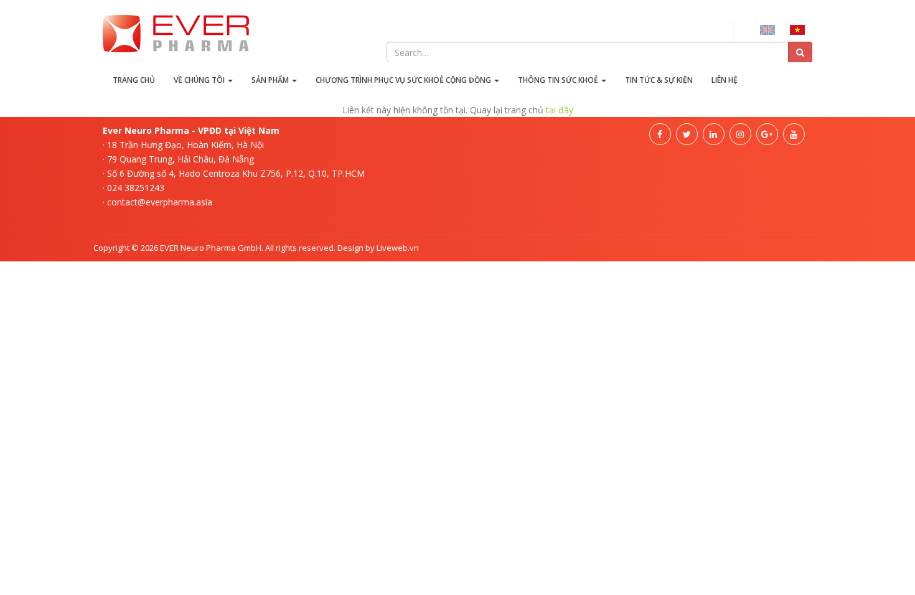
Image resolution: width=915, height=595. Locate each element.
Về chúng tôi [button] (200, 80)
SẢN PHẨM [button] (271, 80)
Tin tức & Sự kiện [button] (659, 80)
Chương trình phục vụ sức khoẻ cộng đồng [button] (404, 80)
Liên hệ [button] (724, 80)
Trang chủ (134, 80)
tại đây (559, 110)
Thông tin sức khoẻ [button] (559, 80)
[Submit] (800, 52)
